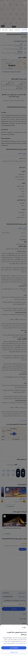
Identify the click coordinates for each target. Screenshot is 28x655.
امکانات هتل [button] (4, 30)
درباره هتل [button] (11, 30)
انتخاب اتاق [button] (17, 30)
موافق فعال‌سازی (14, 648)
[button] (14, 327)
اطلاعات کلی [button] (24, 30)
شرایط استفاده (18, 643)
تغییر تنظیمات (14, 652)
